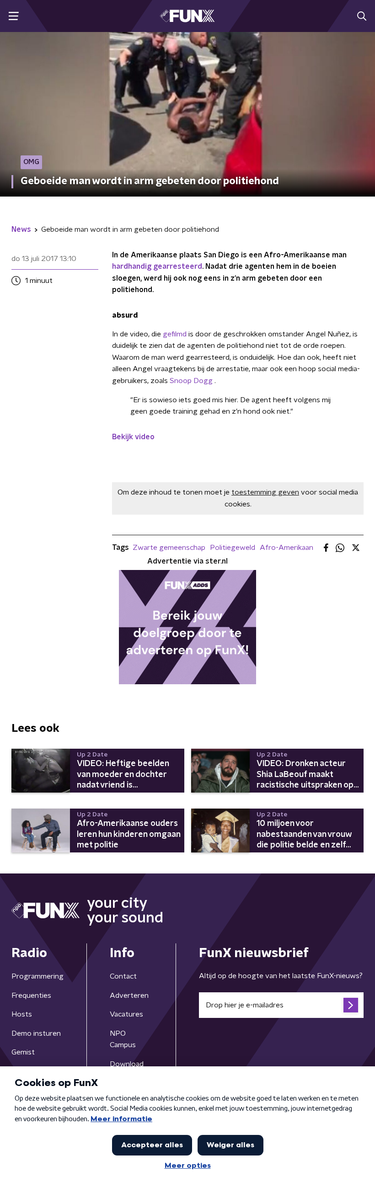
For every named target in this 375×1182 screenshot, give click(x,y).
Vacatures (126, 1014)
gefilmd (174, 334)
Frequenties (31, 995)
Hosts (21, 1014)
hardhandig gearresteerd (157, 266)
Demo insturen (36, 1033)
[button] (13, 16)
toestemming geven (265, 492)
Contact (123, 976)
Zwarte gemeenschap (169, 547)
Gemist (23, 1052)
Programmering (37, 976)
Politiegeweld (232, 547)
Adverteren (129, 995)
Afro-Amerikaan (286, 547)
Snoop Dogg (192, 380)
